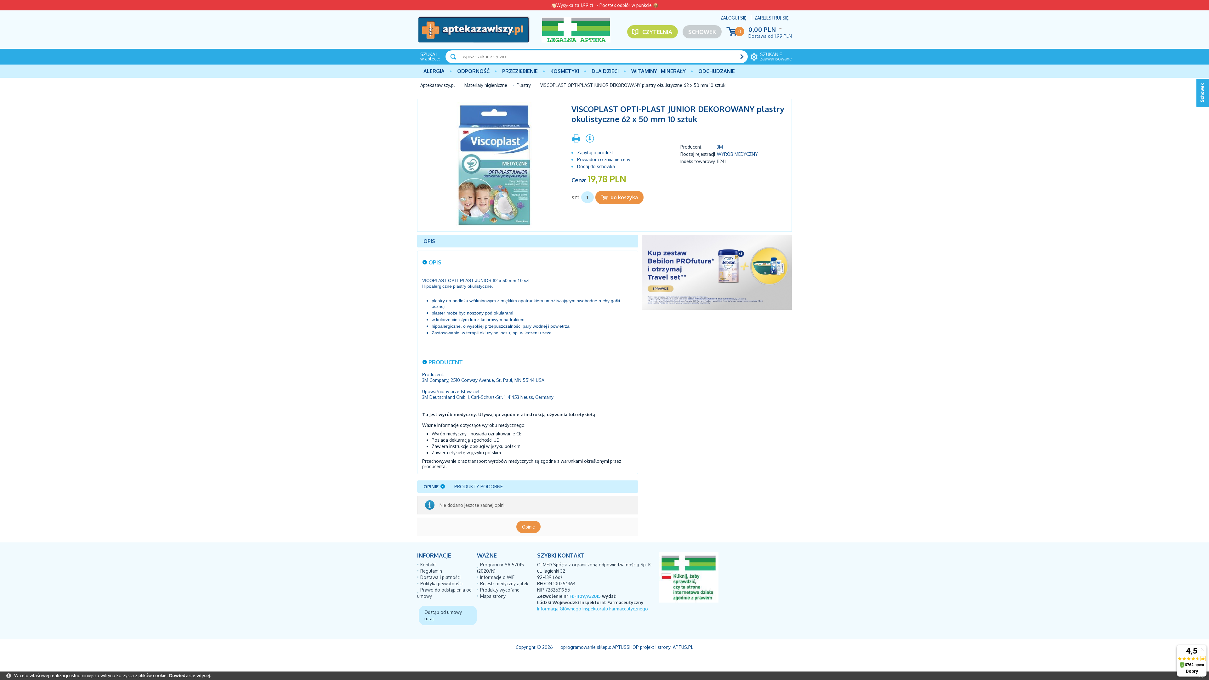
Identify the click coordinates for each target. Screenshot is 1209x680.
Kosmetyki (564, 71)
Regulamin (431, 571)
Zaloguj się (733, 17)
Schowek (702, 31)
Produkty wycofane (499, 589)
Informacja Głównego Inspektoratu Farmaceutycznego (592, 608)
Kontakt (428, 564)
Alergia (434, 71)
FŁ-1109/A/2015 (585, 596)
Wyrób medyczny (737, 154)
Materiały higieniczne (485, 85)
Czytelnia (657, 31)
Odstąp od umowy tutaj (443, 615)
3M (720, 147)
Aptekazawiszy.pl (437, 85)
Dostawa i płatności (440, 577)
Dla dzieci (605, 71)
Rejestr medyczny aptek (504, 583)
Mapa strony (493, 596)
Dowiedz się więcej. (190, 675)
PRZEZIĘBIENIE (520, 71)
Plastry (524, 85)
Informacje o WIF (497, 577)
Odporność (473, 71)
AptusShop (625, 647)
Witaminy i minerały (658, 71)
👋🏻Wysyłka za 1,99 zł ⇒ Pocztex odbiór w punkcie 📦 (604, 5)
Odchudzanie (716, 71)
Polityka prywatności (441, 583)
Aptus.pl (683, 647)
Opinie (528, 527)
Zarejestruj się (771, 17)
